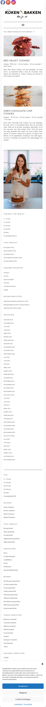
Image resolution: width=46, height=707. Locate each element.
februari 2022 (9, 374)
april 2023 (7, 333)
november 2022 (9, 347)
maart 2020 (8, 453)
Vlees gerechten (10, 251)
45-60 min (7, 229)
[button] (42, 664)
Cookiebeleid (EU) (10, 236)
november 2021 (9, 384)
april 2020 (7, 449)
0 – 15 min (7, 219)
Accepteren (23, 686)
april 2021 (7, 408)
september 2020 (9, 432)
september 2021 (9, 391)
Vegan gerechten (10, 261)
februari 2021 (9, 415)
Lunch (6, 276)
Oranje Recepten (9, 556)
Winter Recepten (9, 517)
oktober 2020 (9, 429)
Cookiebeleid (18, 704)
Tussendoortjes (10, 286)
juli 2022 (7, 357)
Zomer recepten (9, 510)
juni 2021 (7, 402)
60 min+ (6, 232)
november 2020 (9, 425)
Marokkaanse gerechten (12, 601)
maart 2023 (8, 337)
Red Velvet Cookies (17, 60)
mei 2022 (7, 364)
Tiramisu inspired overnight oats (16, 301)
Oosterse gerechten (10, 584)
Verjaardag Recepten (11, 570)
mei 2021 (7, 405)
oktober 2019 (9, 456)
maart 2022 (8, 371)
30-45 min (7, 226)
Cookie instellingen (23, 699)
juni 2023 (7, 330)
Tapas (6, 646)
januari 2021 (8, 419)
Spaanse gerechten (10, 608)
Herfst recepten (9, 514)
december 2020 (9, 422)
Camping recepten (10, 623)
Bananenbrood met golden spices (16, 305)
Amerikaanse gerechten (12, 581)
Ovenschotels (8, 633)
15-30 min (7, 222)
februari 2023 (9, 340)
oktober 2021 (9, 388)
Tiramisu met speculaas (12, 308)
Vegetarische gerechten (13, 258)
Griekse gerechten (10, 591)
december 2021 (9, 381)
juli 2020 (7, 439)
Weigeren (23, 693)
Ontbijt (6, 273)
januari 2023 (8, 343)
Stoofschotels (8, 643)
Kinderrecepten (9, 629)
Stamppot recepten (10, 640)
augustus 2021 (9, 395)
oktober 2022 (9, 350)
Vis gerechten (9, 254)
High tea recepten (10, 626)
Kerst (5, 553)
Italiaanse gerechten (10, 598)
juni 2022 (7, 361)
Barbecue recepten (10, 619)
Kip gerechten (9, 247)
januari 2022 (8, 378)
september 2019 (9, 460)
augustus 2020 (9, 436)
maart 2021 (8, 412)
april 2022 (7, 367)
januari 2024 (8, 320)
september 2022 (9, 354)
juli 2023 (7, 326)
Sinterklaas (7, 567)
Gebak (6, 290)
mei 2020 (7, 446)
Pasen (6, 563)
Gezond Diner (9, 279)
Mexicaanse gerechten (11, 605)
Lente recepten (9, 507)
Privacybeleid (28, 704)
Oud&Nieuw (8, 560)
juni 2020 (7, 442)
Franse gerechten (9, 588)
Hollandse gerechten (11, 595)
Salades (6, 636)
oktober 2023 (9, 323)
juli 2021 (7, 398)
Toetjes (6, 283)
